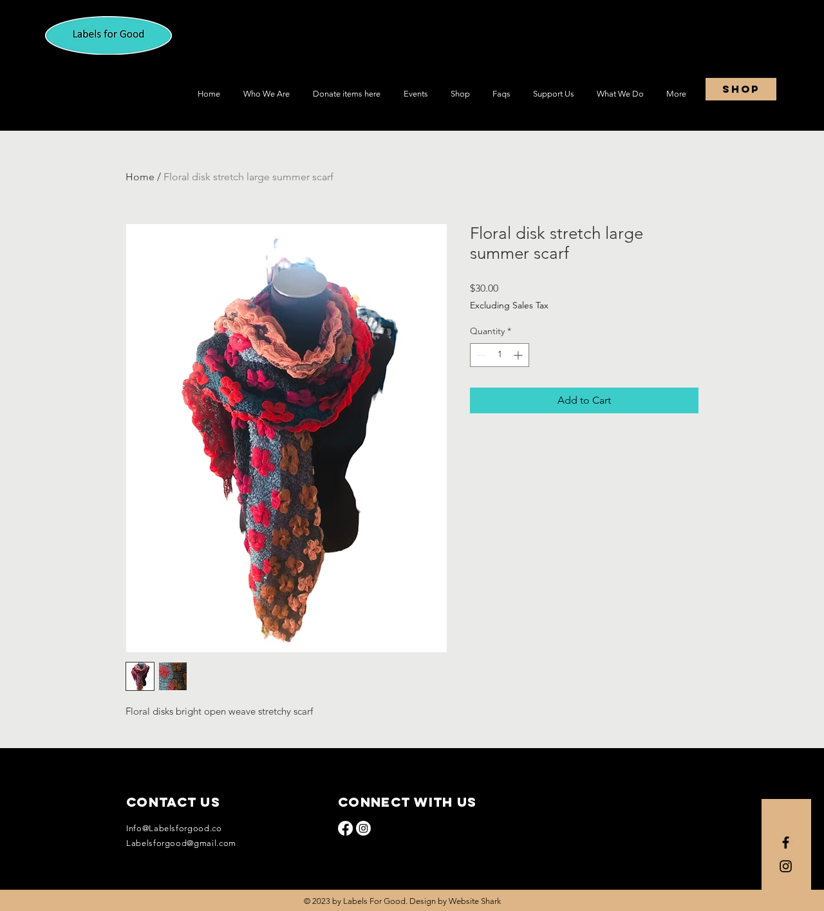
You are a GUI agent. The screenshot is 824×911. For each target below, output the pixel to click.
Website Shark (475, 901)
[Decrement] (480, 355)
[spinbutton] (499, 355)
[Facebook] (345, 828)
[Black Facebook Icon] (786, 842)
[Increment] (519, 355)
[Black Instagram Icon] (786, 866)
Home (140, 177)
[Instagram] (363, 828)
